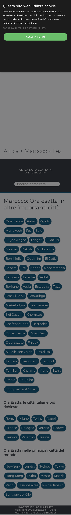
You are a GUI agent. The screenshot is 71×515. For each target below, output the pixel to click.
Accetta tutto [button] (35, 36)
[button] (35, 28)
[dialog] (35, 36)
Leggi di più (30, 23)
